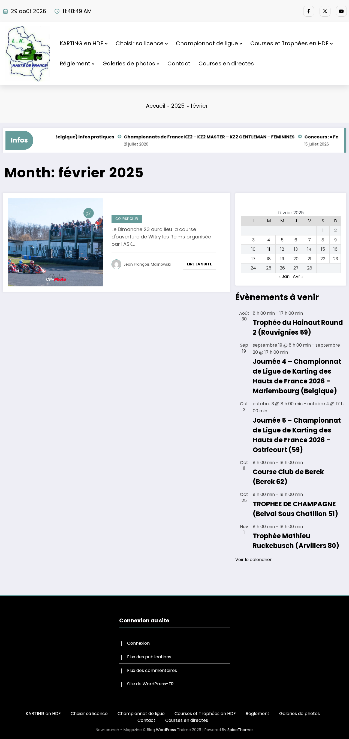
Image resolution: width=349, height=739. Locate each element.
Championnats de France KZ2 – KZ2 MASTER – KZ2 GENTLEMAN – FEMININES (192, 137)
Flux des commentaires (152, 670)
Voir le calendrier (253, 559)
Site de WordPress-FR (150, 684)
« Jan (284, 276)
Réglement (75, 63)
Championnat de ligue (207, 43)
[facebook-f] (308, 11)
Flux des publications (149, 657)
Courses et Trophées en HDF (289, 43)
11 (268, 249)
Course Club (126, 218)
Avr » (298, 276)
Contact (178, 63)
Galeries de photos (129, 63)
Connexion (138, 643)
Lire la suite (199, 264)
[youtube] (341, 11)
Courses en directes (226, 63)
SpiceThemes (240, 729)
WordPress (166, 729)
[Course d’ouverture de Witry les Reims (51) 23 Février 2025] (55, 242)
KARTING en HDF (81, 43)
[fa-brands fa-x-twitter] (325, 11)
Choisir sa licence (140, 43)
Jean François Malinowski (147, 264)
